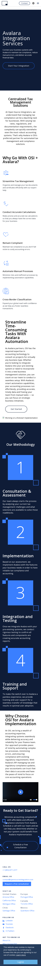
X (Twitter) (10, 931)
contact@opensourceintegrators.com (18, 879)
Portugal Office (27, 897)
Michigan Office (9, 904)
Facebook (10, 927)
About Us (6, 940)
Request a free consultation (17, 884)
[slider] (35, 800)
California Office (9, 900)
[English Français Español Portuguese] (33, 3)
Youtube (9, 924)
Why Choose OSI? (10, 944)
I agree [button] (20, 961)
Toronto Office (27, 904)
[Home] (4, 3)
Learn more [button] (21, 955)
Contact (24, 3)
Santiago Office (9, 910)
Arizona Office (8, 897)
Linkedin (9, 920)
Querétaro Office (27, 910)
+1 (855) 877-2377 (10, 870)
